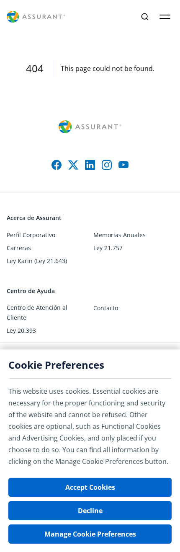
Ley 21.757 (108, 248)
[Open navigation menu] (165, 16)
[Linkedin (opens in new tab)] (90, 165)
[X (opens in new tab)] (73, 165)
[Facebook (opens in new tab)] (56, 165)
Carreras (19, 248)
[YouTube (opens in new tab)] (123, 165)
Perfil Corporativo (31, 235)
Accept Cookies (90, 487)
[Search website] (144, 16)
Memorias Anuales (119, 235)
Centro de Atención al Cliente (37, 313)
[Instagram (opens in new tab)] (107, 165)
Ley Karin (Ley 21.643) (37, 261)
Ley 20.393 (21, 330)
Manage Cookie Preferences (90, 534)
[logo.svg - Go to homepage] (36, 17)
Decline (90, 510)
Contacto (105, 308)
